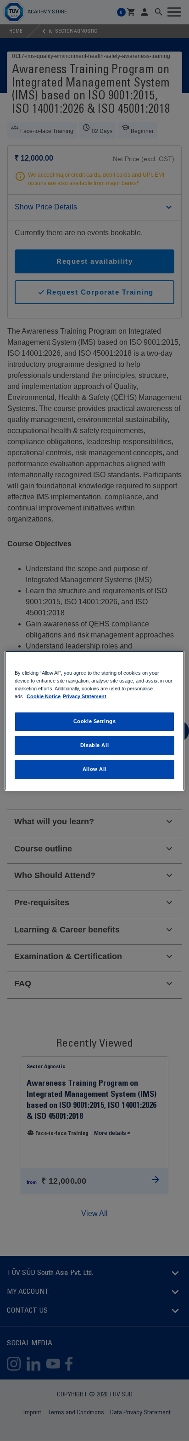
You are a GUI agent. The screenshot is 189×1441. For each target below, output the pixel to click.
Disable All (94, 745)
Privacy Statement (84, 696)
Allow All (94, 769)
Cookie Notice (44, 696)
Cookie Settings (94, 721)
